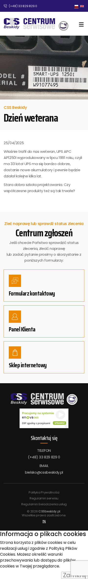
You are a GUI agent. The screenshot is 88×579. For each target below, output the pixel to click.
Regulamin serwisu (44, 498)
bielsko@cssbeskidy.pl (44, 472)
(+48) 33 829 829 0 (23, 6)
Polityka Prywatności (44, 492)
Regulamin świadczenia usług (44, 504)
